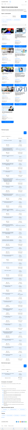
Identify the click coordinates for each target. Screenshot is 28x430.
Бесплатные (25, 429)
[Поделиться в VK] (24, 421)
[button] (10, 2)
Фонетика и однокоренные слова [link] (7, 262)
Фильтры (2, 429)
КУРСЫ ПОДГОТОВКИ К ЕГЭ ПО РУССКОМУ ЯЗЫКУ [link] (7, 324)
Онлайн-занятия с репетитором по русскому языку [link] (8, 171)
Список (14, 429)
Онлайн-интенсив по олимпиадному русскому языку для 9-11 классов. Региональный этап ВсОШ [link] (8, 332)
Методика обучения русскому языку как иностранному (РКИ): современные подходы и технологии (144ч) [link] (7, 195)
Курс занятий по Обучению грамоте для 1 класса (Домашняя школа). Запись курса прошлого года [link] (7, 164)
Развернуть (25, 11)
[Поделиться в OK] (20, 421)
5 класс (12, 50)
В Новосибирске (16, 415)
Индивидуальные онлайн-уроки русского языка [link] (8, 156)
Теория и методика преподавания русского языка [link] (8, 355)
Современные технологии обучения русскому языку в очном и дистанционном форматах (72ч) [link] (8, 225)
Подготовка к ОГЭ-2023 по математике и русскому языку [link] (7, 248)
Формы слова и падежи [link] (8, 270)
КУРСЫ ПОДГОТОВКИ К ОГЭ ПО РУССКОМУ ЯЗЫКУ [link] (7, 316)
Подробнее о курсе (17, 40)
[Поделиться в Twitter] (18, 421)
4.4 (4, 35)
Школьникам (5, 409)
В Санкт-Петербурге (9, 415)
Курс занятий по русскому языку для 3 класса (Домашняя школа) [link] (7, 202)
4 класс (9, 50)
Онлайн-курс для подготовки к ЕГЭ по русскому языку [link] (7, 293)
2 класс (3, 50)
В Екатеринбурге (23, 415)
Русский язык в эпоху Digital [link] (8, 140)
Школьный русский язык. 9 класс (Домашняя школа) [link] (7, 286)
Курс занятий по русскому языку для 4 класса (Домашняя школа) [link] (7, 217)
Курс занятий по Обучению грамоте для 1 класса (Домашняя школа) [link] (7, 278)
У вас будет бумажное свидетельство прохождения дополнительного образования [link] (8, 309)
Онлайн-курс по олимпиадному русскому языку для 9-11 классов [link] (7, 339)
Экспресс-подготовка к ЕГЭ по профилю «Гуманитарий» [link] (7, 186)
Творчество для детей (13, 409)
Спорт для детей (22, 409)
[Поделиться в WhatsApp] (26, 421)
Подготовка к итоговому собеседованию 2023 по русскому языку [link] (7, 255)
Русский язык (16, 29)
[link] (7, 46)
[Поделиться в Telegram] (16, 421)
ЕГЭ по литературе (5, 89)
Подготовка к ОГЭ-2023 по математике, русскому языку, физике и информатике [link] (7, 240)
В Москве (3, 415)
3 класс (6, 50)
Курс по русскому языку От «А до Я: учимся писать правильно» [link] (8, 374)
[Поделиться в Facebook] (22, 421)
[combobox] (15, 386)
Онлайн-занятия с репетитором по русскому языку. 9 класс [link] (8, 301)
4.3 (4, 55)
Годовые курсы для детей (5, 108)
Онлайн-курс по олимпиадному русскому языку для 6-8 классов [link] (7, 347)
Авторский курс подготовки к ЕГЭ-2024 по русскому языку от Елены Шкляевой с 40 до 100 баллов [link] (7, 233)
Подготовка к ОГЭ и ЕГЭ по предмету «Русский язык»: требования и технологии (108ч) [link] (8, 210)
